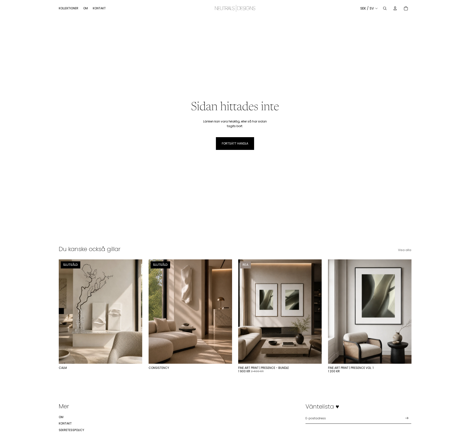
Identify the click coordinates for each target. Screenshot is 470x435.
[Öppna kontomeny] (395, 8)
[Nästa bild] (224, 311)
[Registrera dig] (407, 418)
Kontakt (65, 423)
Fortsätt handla (235, 143)
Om (61, 417)
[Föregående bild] (156, 311)
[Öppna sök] (384, 8)
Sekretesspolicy (71, 430)
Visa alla (404, 250)
